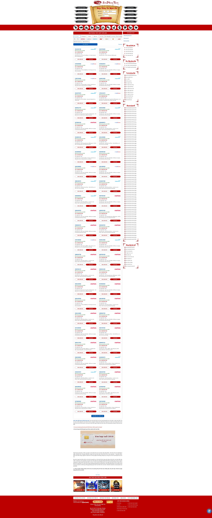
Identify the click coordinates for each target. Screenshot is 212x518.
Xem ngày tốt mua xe (129, 92)
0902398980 (78, 166)
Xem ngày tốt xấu (129, 82)
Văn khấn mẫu (128, 254)
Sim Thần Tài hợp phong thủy (131, 65)
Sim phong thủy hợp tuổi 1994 (131, 152)
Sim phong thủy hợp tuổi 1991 (131, 147)
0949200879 (78, 372)
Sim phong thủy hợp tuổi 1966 (131, 194)
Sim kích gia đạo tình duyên (81, 14)
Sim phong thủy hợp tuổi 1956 (131, 175)
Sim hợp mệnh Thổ (130, 21)
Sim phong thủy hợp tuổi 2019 (131, 237)
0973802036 (102, 386)
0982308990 (78, 357)
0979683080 (78, 401)
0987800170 (78, 269)
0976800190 (78, 122)
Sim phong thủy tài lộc (81, 11)
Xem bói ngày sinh (129, 97)
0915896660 (78, 151)
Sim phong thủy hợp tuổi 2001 (131, 203)
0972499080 (78, 328)
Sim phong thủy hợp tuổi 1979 (131, 124)
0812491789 (78, 49)
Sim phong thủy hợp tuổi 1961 (131, 184)
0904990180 (102, 151)
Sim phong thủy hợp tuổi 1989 (131, 143)
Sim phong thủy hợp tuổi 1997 (131, 158)
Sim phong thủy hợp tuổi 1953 (131, 169)
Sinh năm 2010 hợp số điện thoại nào (81, 420)
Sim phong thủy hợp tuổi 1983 (131, 132)
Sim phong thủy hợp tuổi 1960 (131, 182)
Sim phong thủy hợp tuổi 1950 (131, 164)
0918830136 (78, 137)
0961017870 (78, 342)
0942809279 (102, 357)
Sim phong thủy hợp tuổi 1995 (131, 154)
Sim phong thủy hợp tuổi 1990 (131, 145)
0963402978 (78, 210)
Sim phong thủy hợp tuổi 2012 (131, 224)
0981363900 (78, 283)
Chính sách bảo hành (132, 506)
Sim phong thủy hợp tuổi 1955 (131, 173)
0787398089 (78, 239)
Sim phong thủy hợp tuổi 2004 (131, 209)
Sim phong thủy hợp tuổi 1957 (131, 177)
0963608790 (102, 225)
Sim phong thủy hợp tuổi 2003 (131, 207)
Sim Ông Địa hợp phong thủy (131, 67)
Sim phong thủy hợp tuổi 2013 (131, 226)
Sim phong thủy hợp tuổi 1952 (131, 167)
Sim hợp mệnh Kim (131, 7)
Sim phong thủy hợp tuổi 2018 (131, 235)
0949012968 (102, 239)
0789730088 (78, 78)
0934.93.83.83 (98, 501)
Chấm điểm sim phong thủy (81, 21)
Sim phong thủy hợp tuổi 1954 (131, 171)
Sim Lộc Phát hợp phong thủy (131, 63)
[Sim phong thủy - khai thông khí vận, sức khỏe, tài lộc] (106, 3)
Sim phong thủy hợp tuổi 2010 (131, 220)
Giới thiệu (119, 503)
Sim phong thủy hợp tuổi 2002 (131, 205)
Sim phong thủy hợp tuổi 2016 (131, 231)
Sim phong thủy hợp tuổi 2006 (131, 212)
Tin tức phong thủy (129, 251)
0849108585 (102, 107)
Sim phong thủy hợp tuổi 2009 (131, 218)
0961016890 (78, 313)
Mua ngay (91, 59)
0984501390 (102, 210)
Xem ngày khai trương (130, 84)
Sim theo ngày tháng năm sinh (131, 75)
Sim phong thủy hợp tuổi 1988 (131, 141)
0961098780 (102, 298)
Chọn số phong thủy (106, 18)
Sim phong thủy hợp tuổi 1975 (131, 117)
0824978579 (78, 93)
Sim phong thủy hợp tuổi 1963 (131, 188)
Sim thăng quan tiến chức (81, 7)
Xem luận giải (80, 59)
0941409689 (102, 137)
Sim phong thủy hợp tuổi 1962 (131, 186)
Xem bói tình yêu (129, 99)
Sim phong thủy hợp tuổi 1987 (131, 139)
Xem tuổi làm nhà (129, 260)
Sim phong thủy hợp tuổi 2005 (131, 211)
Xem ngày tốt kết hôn (129, 86)
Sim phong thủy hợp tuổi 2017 (131, 233)
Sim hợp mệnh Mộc (130, 11)
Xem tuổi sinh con (129, 264)
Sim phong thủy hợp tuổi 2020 (131, 239)
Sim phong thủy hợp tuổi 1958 (131, 179)
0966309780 (102, 372)
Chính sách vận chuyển (133, 503)
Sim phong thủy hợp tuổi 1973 (131, 113)
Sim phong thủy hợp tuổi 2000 (131, 162)
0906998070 (102, 122)
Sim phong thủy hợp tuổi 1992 (131, 149)
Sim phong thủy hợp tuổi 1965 (131, 192)
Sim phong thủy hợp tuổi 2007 (131, 214)
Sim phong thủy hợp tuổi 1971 (131, 109)
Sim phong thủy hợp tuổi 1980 (131, 126)
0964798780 (102, 328)
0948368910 (78, 195)
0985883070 (78, 225)
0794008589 (78, 63)
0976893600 (102, 283)
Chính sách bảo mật (121, 510)
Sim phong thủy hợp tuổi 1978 (131, 122)
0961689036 (78, 386)
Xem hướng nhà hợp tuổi (130, 266)
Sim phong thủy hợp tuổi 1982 (131, 130)
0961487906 (78, 298)
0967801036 (102, 254)
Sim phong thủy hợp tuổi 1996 (131, 156)
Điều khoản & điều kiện (121, 506)
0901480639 (102, 166)
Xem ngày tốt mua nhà (130, 88)
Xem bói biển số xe (129, 77)
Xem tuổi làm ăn (129, 258)
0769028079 (102, 63)
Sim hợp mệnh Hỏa (131, 18)
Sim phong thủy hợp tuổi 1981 (131, 128)
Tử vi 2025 (128, 79)
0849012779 (78, 107)
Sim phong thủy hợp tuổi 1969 (131, 199)
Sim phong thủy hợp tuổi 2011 (131, 222)
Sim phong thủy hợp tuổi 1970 (131, 107)
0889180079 (78, 181)
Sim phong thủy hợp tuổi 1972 (131, 111)
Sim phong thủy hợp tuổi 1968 (131, 197)
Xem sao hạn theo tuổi (130, 256)
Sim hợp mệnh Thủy (130, 14)
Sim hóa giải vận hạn (81, 18)
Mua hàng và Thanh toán (122, 508)
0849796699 (102, 49)
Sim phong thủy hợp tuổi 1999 (131, 201)
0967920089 (102, 401)
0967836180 (102, 195)
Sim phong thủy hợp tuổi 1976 (131, 119)
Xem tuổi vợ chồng (129, 262)
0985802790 (102, 313)
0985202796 (78, 254)
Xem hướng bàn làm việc (130, 249)
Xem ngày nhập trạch (129, 90)
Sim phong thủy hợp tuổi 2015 (131, 229)
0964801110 (102, 342)
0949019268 (102, 78)
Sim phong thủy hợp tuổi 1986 (131, 137)
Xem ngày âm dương (129, 94)
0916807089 (102, 181)
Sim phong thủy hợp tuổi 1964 (131, 190)
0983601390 (102, 269)
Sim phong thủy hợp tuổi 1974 (131, 115)
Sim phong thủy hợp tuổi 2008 (131, 216)
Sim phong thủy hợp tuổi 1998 (131, 160)
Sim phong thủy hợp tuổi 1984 (131, 134)
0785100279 (102, 93)
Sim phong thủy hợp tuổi (130, 247)
